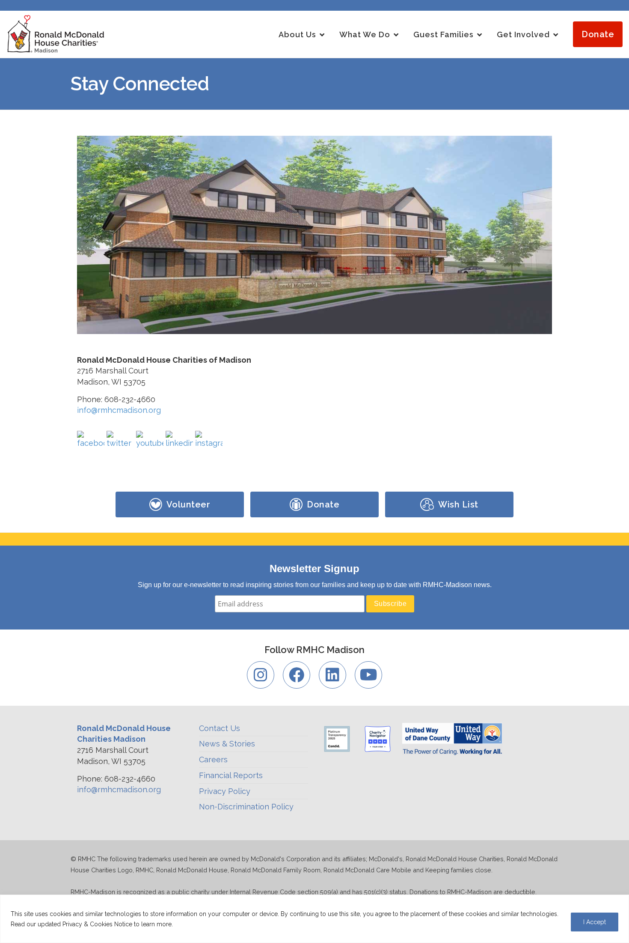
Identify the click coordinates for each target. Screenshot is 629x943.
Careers (213, 759)
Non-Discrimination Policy (246, 806)
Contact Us (219, 728)
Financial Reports (231, 775)
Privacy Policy (224, 791)
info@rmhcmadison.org (119, 410)
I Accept (594, 922)
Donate (598, 34)
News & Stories (227, 743)
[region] (314, 919)
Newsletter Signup (314, 568)
